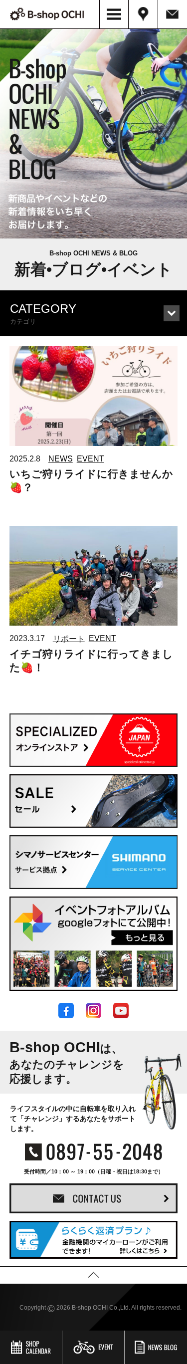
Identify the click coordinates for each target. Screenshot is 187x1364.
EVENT (90, 459)
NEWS (60, 459)
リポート (69, 638)
